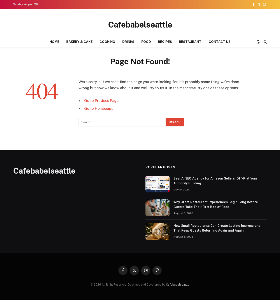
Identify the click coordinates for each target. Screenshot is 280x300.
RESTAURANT (190, 42)
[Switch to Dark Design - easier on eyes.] (258, 42)
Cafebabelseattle (177, 284)
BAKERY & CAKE (79, 42)
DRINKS (128, 42)
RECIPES (165, 42)
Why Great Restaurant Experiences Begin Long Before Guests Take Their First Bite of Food (215, 204)
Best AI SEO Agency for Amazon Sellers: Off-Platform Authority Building (215, 180)
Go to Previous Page (101, 100)
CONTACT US (220, 42)
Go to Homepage (98, 108)
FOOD (146, 42)
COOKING (107, 42)
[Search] (265, 42)
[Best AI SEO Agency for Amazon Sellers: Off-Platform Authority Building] (157, 184)
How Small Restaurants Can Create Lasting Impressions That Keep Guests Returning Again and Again (216, 228)
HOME (54, 42)
